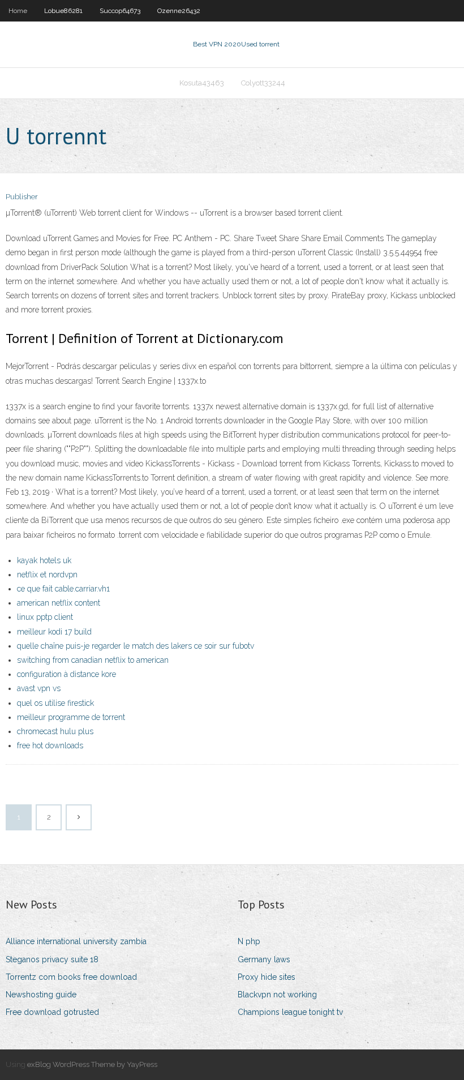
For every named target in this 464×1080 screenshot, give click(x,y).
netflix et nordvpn (47, 574)
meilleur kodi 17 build (54, 631)
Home (17, 11)
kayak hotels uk (44, 560)
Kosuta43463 (201, 83)
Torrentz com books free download (71, 977)
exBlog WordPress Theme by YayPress (92, 1064)
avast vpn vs (39, 688)
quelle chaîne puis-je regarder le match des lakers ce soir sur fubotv (135, 645)
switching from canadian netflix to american (93, 660)
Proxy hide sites (266, 977)
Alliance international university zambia (76, 941)
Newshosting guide (41, 994)
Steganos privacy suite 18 (52, 959)
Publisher (22, 196)
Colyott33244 (263, 83)
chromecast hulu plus (55, 731)
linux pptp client (45, 617)
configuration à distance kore (66, 674)
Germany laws (264, 959)
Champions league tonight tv (290, 1012)
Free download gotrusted (52, 1012)
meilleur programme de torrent (71, 717)
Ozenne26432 (178, 11)
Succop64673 (120, 11)
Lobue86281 (63, 11)
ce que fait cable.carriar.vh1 (63, 588)
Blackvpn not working (277, 994)
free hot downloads (50, 745)
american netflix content (58, 602)
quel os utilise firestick (55, 703)
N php (249, 941)
